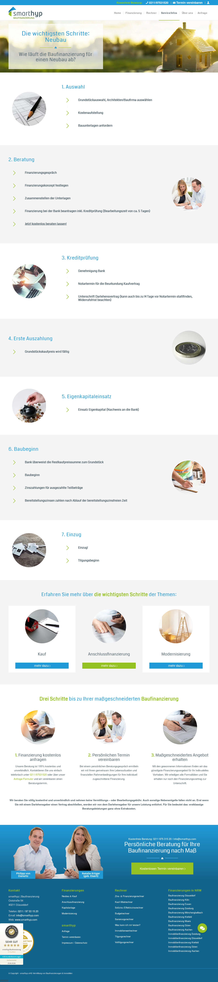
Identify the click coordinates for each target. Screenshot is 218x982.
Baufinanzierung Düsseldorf (181, 895)
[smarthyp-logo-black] (25, 12)
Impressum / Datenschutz (74, 942)
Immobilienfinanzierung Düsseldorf (185, 938)
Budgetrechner (122, 913)
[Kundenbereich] (208, 2)
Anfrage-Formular (23, 779)
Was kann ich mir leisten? (127, 925)
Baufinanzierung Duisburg (180, 908)
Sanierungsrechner (124, 919)
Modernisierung (69, 913)
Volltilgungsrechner (124, 942)
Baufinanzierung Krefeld (180, 916)
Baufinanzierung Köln (178, 899)
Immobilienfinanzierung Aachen (183, 950)
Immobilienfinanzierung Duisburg (184, 933)
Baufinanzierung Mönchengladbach (185, 912)
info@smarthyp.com (27, 915)
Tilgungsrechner (123, 936)
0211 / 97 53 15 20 (28, 911)
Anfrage (65, 931)
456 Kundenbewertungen (11, 956)
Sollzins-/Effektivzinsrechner (129, 907)
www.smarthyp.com (26, 919)
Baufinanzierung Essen (179, 904)
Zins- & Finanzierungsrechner (129, 896)
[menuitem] (157, 3)
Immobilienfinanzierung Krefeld (183, 942)
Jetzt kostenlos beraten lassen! (46, 224)
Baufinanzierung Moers (179, 921)
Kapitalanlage (68, 907)
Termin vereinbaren (71, 936)
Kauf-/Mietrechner (124, 902)
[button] (202, 928)
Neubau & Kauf (69, 896)
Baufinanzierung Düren (179, 925)
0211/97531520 (38, 774)
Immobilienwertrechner (126, 930)
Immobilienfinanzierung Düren (182, 946)
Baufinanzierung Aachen (180, 929)
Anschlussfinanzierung (73, 902)
